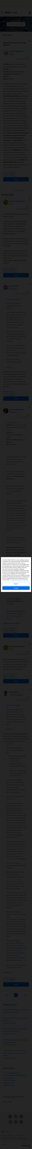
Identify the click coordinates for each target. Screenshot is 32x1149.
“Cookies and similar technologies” (19, 580)
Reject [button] (16, 584)
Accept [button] (16, 588)
